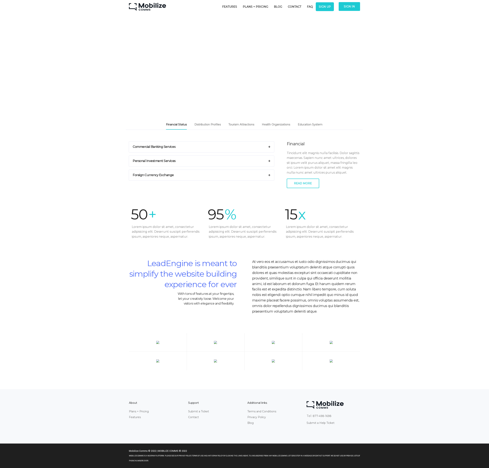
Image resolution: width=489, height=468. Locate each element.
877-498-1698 (322, 416)
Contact (294, 6)
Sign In (349, 6)
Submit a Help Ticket (320, 423)
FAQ (310, 6)
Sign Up (325, 6)
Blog (278, 6)
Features (229, 6)
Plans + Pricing (255, 6)
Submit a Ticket (198, 411)
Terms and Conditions (261, 411)
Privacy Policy (256, 417)
